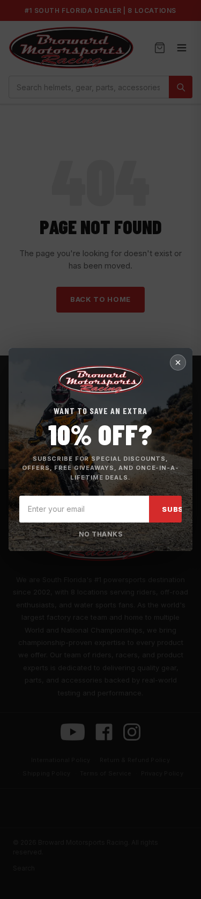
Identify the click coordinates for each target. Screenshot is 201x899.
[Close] (178, 362)
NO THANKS (100, 534)
